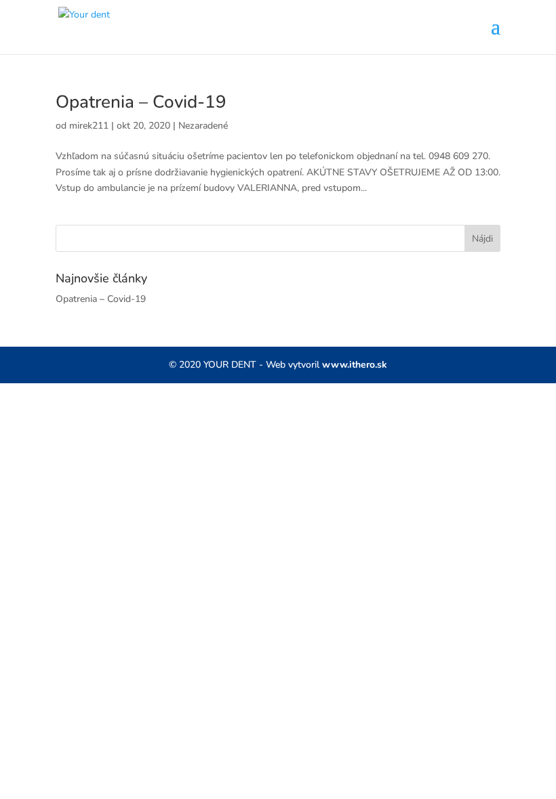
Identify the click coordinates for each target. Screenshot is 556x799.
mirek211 (88, 125)
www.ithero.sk (354, 364)
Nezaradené (203, 125)
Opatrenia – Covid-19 (141, 102)
